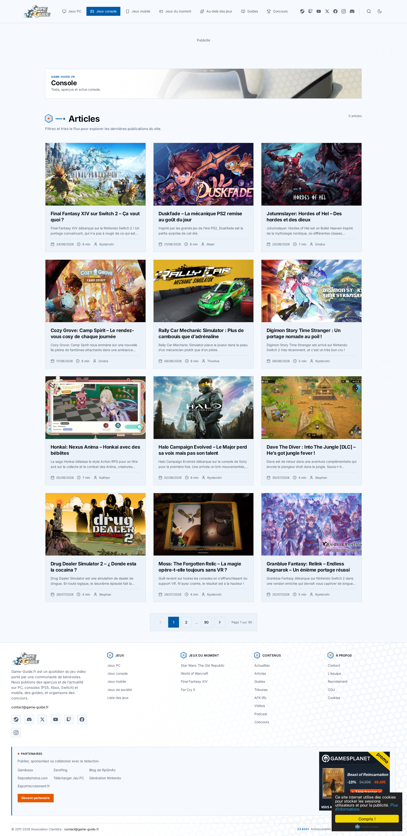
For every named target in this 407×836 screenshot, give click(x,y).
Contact (334, 665)
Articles (260, 673)
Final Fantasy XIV (194, 681)
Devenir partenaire (35, 798)
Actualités (262, 665)
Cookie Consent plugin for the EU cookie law (367, 826)
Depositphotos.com (33, 778)
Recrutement (338, 681)
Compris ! (367, 819)
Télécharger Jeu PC (68, 778)
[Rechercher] (369, 11)
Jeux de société (119, 690)
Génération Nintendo (105, 778)
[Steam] (302, 11)
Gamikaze (25, 770)
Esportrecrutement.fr (34, 786)
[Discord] (352, 11)
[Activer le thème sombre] (379, 11)
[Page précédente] (160, 622)
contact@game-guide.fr (30, 707)
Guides (259, 681)
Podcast (260, 714)
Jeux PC (113, 665)
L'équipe (334, 673)
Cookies (334, 698)
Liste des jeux (118, 698)
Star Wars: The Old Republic (202, 665)
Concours (261, 722)
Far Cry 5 (188, 690)
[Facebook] (335, 11)
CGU (331, 690)
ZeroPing (60, 770)
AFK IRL (260, 698)
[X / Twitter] (327, 11)
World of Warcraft (194, 673)
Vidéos (259, 706)
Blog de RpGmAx (102, 770)
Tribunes (261, 690)
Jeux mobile (116, 681)
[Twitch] (310, 11)
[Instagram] (343, 11)
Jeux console (117, 673)
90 (206, 622)
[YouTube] (318, 11)
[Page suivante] (219, 622)
